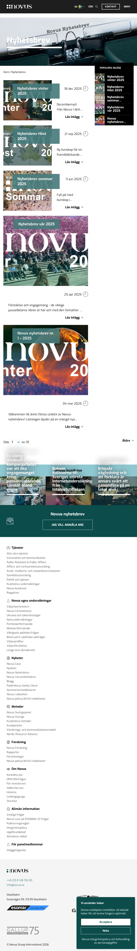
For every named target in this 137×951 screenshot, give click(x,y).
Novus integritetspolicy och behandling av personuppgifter (106, 940)
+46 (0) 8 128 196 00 (19, 880)
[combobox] (15, 442)
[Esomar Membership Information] (28, 910)
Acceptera (105, 922)
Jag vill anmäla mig (68, 525)
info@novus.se (15, 885)
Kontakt (110, 6)
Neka (106, 930)
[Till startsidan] (19, 7)
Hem (6, 72)
